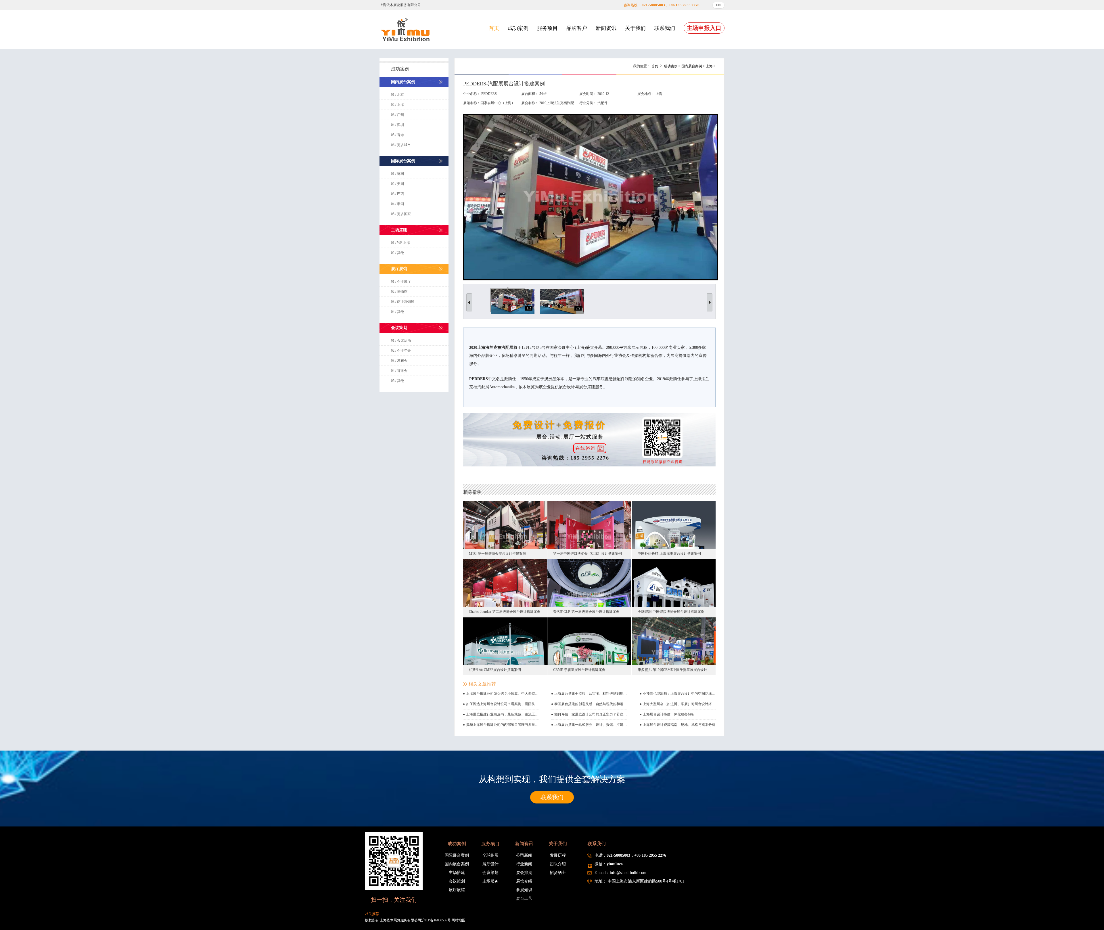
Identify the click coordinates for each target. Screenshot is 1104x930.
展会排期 (524, 872)
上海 (709, 66)
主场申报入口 (704, 28)
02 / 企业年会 (401, 351)
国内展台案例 (691, 66)
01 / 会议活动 (401, 340)
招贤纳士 (558, 872)
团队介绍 (558, 864)
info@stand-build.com (628, 872)
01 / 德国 (397, 174)
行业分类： (588, 103)
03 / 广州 (397, 115)
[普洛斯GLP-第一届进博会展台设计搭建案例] (589, 594)
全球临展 (490, 855)
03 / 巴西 (397, 194)
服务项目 (547, 28)
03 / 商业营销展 (402, 302)
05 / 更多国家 (401, 214)
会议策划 (457, 881)
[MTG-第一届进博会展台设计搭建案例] (505, 536)
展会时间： (588, 94)
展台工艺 (524, 898)
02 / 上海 (397, 105)
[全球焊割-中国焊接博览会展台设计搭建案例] (674, 594)
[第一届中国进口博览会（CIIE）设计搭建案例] (589, 536)
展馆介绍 (524, 881)
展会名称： (529, 103)
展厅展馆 (457, 890)
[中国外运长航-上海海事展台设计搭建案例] (674, 536)
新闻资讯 (606, 28)
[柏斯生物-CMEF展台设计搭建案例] (505, 652)
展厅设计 (490, 864)
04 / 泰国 (397, 204)
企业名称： (471, 94)
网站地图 (458, 920)
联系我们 (664, 28)
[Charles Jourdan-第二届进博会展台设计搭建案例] (505, 594)
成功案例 (518, 28)
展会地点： (646, 94)
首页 (494, 28)
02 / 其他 (397, 253)
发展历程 (558, 855)
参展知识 (524, 890)
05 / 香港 (397, 135)
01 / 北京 (397, 95)
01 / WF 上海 (400, 243)
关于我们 (635, 28)
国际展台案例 (457, 855)
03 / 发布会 (399, 361)
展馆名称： (471, 103)
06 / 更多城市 (401, 145)
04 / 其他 (397, 312)
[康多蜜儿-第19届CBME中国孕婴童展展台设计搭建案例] (674, 652)
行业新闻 (524, 864)
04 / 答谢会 (399, 371)
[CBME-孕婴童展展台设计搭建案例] (589, 652)
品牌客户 (576, 28)
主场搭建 (457, 872)
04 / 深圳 (397, 125)
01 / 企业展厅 (401, 282)
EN (718, 5)
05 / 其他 (397, 381)
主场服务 (490, 881)
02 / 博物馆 (399, 292)
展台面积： (529, 94)
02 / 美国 (397, 184)
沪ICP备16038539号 (436, 920)
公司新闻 (524, 855)
